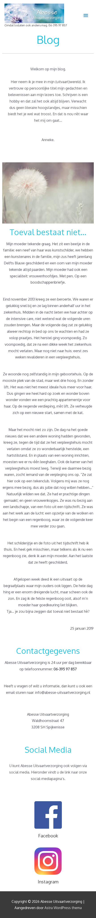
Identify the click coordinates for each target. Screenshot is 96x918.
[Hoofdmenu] (86, 15)
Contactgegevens (48, 651)
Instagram (48, 882)
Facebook (48, 836)
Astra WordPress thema (63, 907)
